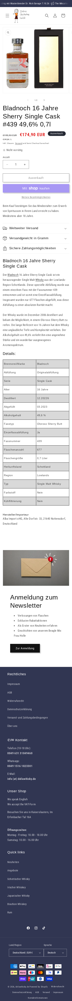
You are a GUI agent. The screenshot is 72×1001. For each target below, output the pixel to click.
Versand (18, 143)
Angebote (12, 870)
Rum (9, 912)
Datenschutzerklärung (19, 709)
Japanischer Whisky (18, 895)
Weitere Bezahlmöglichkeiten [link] (36, 197)
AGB (9, 692)
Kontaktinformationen (38, 998)
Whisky (39, 280)
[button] (7, 16)
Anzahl (6, 157)
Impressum (13, 683)
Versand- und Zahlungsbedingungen (27, 717)
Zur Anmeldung (25, 648)
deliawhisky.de (22, 987)
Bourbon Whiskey (17, 904)
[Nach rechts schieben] (44, 100)
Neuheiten (13, 862)
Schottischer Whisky (18, 879)
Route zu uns (15, 822)
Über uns (12, 725)
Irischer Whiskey (16, 887)
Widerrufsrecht (15, 700)
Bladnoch (13, 275)
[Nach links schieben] (28, 100)
